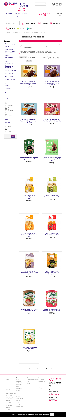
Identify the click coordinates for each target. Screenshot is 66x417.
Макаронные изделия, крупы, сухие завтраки (10, 51)
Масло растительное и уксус (9, 57)
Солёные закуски (10, 70)
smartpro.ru (37, 45)
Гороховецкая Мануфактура (11, 113)
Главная (8, 32)
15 (48, 57)
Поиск (13, 136)
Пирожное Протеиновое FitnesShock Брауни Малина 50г (52, 120)
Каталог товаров (17, 32)
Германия (10, 129)
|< (29, 368)
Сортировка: (23, 57)
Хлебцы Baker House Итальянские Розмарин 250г (52, 196)
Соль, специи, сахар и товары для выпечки (10, 75)
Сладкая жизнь (53, 400)
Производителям (10, 16)
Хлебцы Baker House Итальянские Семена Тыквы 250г (29, 235)
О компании (17, 13)
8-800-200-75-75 (46, 14)
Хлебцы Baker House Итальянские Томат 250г (52, 234)
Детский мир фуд (10, 44)
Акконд (9, 103)
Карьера (19, 16)
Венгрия (10, 126)
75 (55, 57)
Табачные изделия (8, 84)
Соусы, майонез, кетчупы (10, 80)
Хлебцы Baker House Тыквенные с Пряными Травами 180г (52, 273)
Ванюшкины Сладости (11, 108)
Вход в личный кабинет (12, 23)
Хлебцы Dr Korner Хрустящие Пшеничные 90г (29, 347)
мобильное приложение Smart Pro (49, 45)
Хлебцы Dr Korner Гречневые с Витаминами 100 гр (29, 310)
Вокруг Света (11, 110)
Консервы (8, 46)
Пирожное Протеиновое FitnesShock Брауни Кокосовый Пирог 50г (29, 121)
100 (58, 57)
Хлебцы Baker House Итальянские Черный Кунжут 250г (29, 273)
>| (51, 368)
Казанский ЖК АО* (11, 115)
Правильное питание (39, 32)
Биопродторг (11, 105)
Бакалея (28, 32)
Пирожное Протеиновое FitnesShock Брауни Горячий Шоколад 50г (52, 83)
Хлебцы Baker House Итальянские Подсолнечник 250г (29, 197)
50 (53, 57)
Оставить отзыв (59, 14)
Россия (9, 131)
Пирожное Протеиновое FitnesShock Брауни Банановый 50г (29, 83)
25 (50, 57)
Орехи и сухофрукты (9, 62)
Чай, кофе (8, 88)
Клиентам (24, 13)
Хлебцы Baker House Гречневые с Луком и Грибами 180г (29, 158)
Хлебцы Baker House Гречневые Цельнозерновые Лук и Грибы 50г (52, 159)
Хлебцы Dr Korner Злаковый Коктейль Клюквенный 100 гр (51, 310)
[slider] (5, 96)
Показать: (44, 57)
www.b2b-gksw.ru (54, 394)
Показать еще (8, 118)
